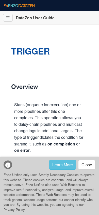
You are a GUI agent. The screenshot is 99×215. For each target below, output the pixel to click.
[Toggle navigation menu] (8, 18)
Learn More (62, 165)
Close (86, 165)
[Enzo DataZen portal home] (19, 5)
